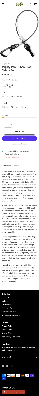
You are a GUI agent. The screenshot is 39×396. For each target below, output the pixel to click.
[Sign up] (36, 357)
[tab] (7, 165)
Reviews (16, 166)
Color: (10, 80)
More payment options (19, 144)
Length (4, 103)
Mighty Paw (6, 63)
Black (4, 85)
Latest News (6, 305)
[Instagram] (12, 366)
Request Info (7, 308)
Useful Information (9, 312)
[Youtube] (7, 366)
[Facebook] (3, 366)
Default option (10, 85)
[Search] (31, 4)
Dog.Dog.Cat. (11, 388)
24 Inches (5, 107)
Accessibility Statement (11, 315)
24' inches (5, 96)
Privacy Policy (7, 326)
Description (6, 166)
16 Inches (23, 107)
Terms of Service (8, 333)
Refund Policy (7, 330)
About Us (5, 297)
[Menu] (3, 4)
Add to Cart (19, 131)
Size (3, 92)
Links (4, 301)
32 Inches (14, 107)
